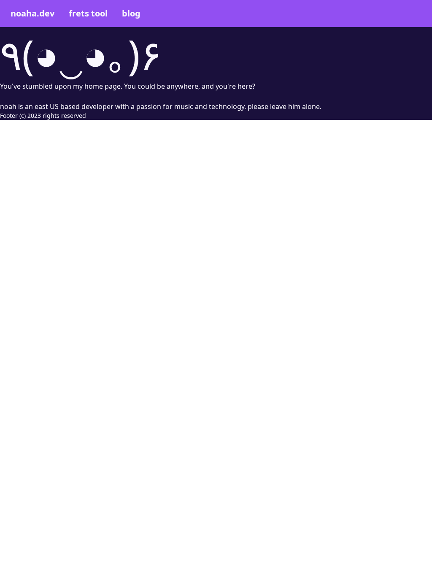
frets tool (88, 13)
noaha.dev (32, 13)
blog (131, 13)
